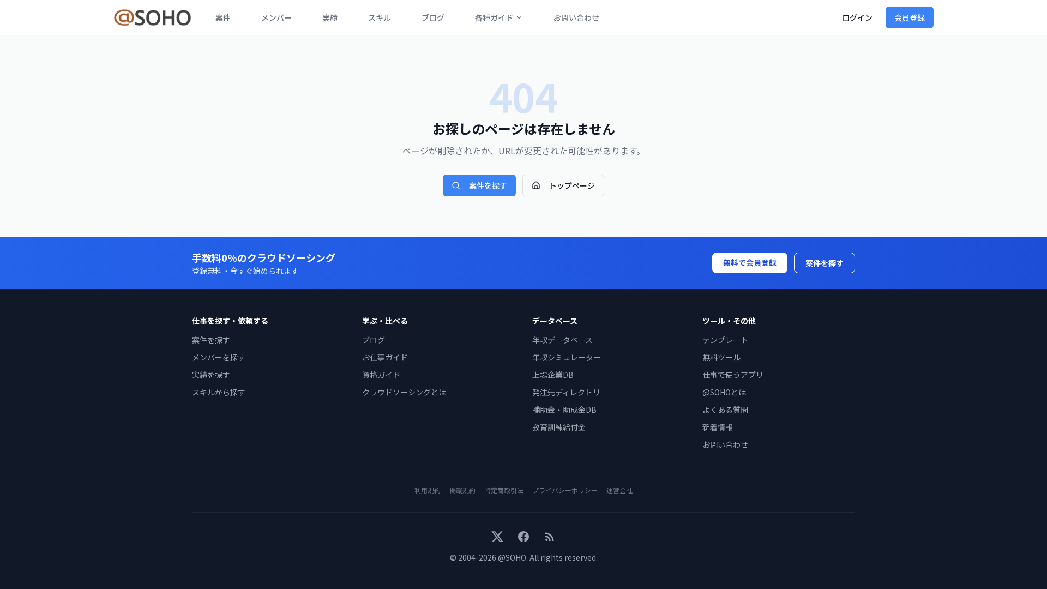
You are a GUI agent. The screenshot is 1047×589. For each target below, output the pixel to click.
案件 (223, 17)
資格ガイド (381, 374)
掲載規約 (462, 490)
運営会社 (619, 490)
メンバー (276, 17)
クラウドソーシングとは (404, 392)
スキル (379, 17)
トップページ (572, 185)
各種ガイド (494, 17)
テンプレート (725, 339)
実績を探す (211, 374)
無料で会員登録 (750, 262)
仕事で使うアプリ (732, 374)
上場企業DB (553, 374)
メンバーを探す (218, 357)
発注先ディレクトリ (566, 392)
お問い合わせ (576, 17)
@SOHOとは (724, 392)
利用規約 (427, 490)
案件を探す (488, 185)
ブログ (433, 17)
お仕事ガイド (385, 357)
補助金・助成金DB (564, 409)
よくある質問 (725, 409)
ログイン (857, 17)
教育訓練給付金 (559, 427)
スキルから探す (218, 392)
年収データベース (562, 339)
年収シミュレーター (566, 357)
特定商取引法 (504, 490)
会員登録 (909, 17)
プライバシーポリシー (565, 490)
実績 (330, 17)
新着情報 (717, 427)
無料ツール (721, 357)
